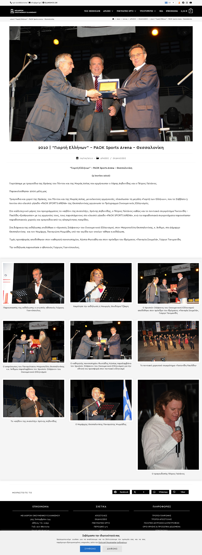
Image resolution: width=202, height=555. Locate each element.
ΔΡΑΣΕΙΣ (104, 158)
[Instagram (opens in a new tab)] (187, 2)
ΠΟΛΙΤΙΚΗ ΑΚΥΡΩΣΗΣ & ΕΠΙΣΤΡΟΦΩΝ (161, 523)
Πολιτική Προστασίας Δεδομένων (112, 542)
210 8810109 (43, 527)
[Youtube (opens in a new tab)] (190, 2)
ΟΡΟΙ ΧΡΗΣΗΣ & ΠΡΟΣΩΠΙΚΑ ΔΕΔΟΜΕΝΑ (161, 527)
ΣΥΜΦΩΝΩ (90, 549)
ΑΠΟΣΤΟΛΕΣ (101, 516)
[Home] (113, 19)
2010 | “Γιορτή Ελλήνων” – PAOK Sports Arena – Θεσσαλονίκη (171, 19)
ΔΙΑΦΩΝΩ (112, 549)
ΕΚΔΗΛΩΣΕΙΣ (119, 158)
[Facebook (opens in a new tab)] (183, 2)
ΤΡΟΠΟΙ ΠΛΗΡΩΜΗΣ (161, 516)
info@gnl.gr (36, 3)
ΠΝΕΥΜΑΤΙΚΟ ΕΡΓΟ (101, 523)
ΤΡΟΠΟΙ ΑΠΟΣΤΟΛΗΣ (161, 519)
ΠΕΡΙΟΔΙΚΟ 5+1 (101, 527)
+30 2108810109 (19, 3)
